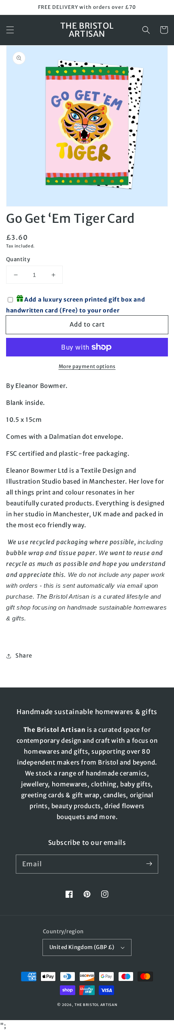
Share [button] (23, 655)
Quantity (18, 259)
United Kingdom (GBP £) (82, 947)
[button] (10, 30)
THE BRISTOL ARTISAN (95, 1005)
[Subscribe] (149, 864)
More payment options (87, 366)
